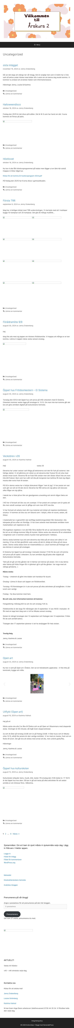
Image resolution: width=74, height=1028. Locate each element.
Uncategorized (10, 91)
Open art (8, 658)
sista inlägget (10, 65)
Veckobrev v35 (11, 456)
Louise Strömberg (11, 998)
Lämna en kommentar (13, 94)
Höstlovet (8, 158)
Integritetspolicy (37, 1021)
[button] (4, 684)
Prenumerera (12, 914)
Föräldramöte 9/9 (12, 322)
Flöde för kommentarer (13, 860)
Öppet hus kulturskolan (16, 768)
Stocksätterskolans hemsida (15, 880)
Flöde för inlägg (10, 857)
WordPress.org (9, 863)
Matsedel (7, 875)
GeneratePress (48, 1025)
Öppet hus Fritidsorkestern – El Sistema (25, 390)
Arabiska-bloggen (11, 885)
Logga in (7, 854)
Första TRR (9, 200)
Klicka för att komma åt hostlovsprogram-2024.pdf (22, 176)
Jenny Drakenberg (11, 993)
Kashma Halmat (10, 1003)
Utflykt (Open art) (13, 711)
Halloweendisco (12, 104)
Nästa (16, 834)
